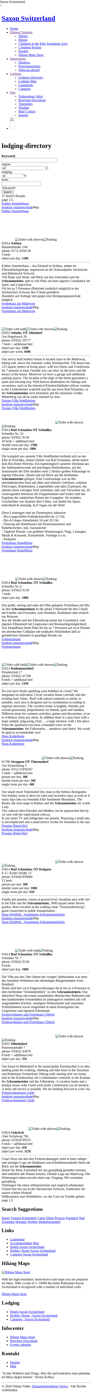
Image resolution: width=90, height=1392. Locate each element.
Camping (24, 89)
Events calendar (20, 1344)
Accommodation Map (24, 1243)
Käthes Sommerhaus (15, 203)
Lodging (15, 74)
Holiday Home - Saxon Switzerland (33, 1315)
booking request (12, 207)
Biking (22, 40)
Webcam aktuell (29, 70)
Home (14, 28)
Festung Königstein (23, 1218)
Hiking (23, 36)
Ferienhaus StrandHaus (17, 543)
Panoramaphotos (29, 66)
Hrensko (21, 1222)
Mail (13, 1366)
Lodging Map (27, 81)
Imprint (23, 115)
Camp (41, 1218)
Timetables (25, 104)
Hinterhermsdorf (49, 1222)
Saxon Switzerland (28, 18)
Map (36, 207)
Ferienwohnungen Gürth (18, 1092)
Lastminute (25, 85)
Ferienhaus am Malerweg (18, 303)
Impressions (18, 58)
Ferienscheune (11, 639)
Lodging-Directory (30, 77)
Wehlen (33, 1222)
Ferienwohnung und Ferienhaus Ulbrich (28, 1014)
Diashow (24, 62)
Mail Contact (27, 111)
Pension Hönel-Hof (14, 826)
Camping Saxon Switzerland (29, 1254)
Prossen (60, 1218)
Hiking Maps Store (31, 55)
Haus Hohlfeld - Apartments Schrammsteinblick (33, 914)
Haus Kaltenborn (13, 736)
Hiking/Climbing (21, 32)
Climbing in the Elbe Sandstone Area (42, 43)
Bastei (6, 1218)
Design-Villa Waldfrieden (18, 400)
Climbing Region (29, 47)
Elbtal (50, 1218)
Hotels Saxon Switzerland (27, 1247)
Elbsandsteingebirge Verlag (50, 1386)
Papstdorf (72, 1218)
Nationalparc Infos (30, 96)
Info (12, 92)
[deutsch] (12, 128)
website (28, 207)
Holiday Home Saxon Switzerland (32, 1250)
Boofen (23, 51)
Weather (23, 107)
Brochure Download (32, 100)
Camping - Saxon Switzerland (30, 1319)
